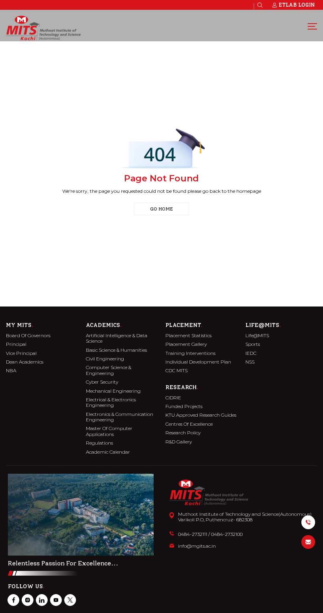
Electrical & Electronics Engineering (111, 402)
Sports (252, 344)
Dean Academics (24, 362)
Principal (16, 344)
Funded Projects (183, 406)
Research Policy (182, 433)
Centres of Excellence (189, 424)
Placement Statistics (188, 335)
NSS (249, 362)
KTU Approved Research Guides (200, 415)
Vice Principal (21, 353)
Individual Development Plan (198, 362)
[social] (13, 600)
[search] (260, 5)
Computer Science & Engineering (108, 370)
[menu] (312, 26)
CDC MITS (176, 370)
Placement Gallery (186, 344)
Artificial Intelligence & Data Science (116, 338)
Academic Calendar (108, 452)
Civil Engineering (105, 359)
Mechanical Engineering (113, 391)
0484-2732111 (192, 534)
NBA (11, 370)
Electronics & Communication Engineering (119, 417)
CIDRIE (173, 398)
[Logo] (43, 28)
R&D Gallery (178, 442)
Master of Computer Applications (109, 431)
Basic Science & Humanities (116, 350)
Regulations (99, 443)
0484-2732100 (227, 534)
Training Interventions (190, 353)
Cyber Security (102, 382)
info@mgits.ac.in (197, 546)
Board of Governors (28, 335)
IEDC (250, 353)
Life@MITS (257, 335)
